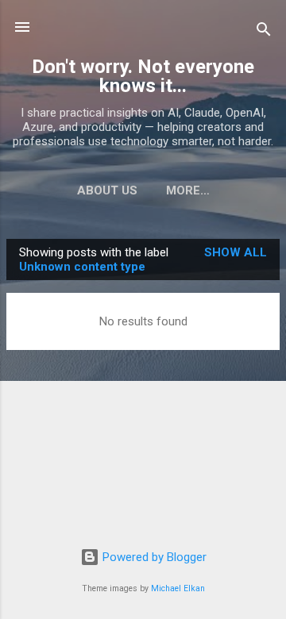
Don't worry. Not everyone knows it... (143, 76)
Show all (235, 252)
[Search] (263, 32)
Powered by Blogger (153, 557)
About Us (107, 190)
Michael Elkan (178, 588)
